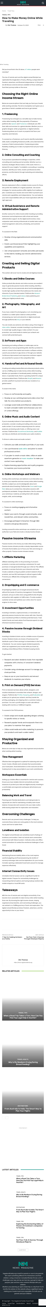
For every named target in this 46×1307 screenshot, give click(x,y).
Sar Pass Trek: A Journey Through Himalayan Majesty (34, 938)
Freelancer (23, 124)
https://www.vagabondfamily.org (23, 962)
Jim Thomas (11, 25)
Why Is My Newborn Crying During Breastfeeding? (23, 1063)
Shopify (30, 378)
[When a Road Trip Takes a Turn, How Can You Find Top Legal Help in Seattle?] (23, 998)
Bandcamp (30, 431)
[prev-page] (3, 1117)
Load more (22, 1250)
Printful (19, 695)
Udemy (23, 296)
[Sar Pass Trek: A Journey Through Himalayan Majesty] (8, 1240)
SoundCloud (22, 431)
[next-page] (7, 1117)
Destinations (23, 1106)
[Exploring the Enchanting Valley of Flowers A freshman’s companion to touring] (8, 1225)
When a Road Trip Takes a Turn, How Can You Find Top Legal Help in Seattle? (23, 1017)
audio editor (23, 449)
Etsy (18, 319)
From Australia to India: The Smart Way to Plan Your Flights (23, 1110)
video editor (6, 327)
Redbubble (36, 695)
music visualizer (27, 458)
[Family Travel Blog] (23, 3)
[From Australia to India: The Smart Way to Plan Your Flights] (23, 1091)
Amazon (38, 378)
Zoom (32, 486)
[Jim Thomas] (4, 25)
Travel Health (22, 1059)
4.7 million (28, 69)
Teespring (26, 695)
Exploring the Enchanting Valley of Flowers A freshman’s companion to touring (29, 1226)
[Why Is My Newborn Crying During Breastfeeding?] (23, 1044)
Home (4, 11)
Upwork (13, 124)
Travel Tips (11, 11)
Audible (39, 431)
